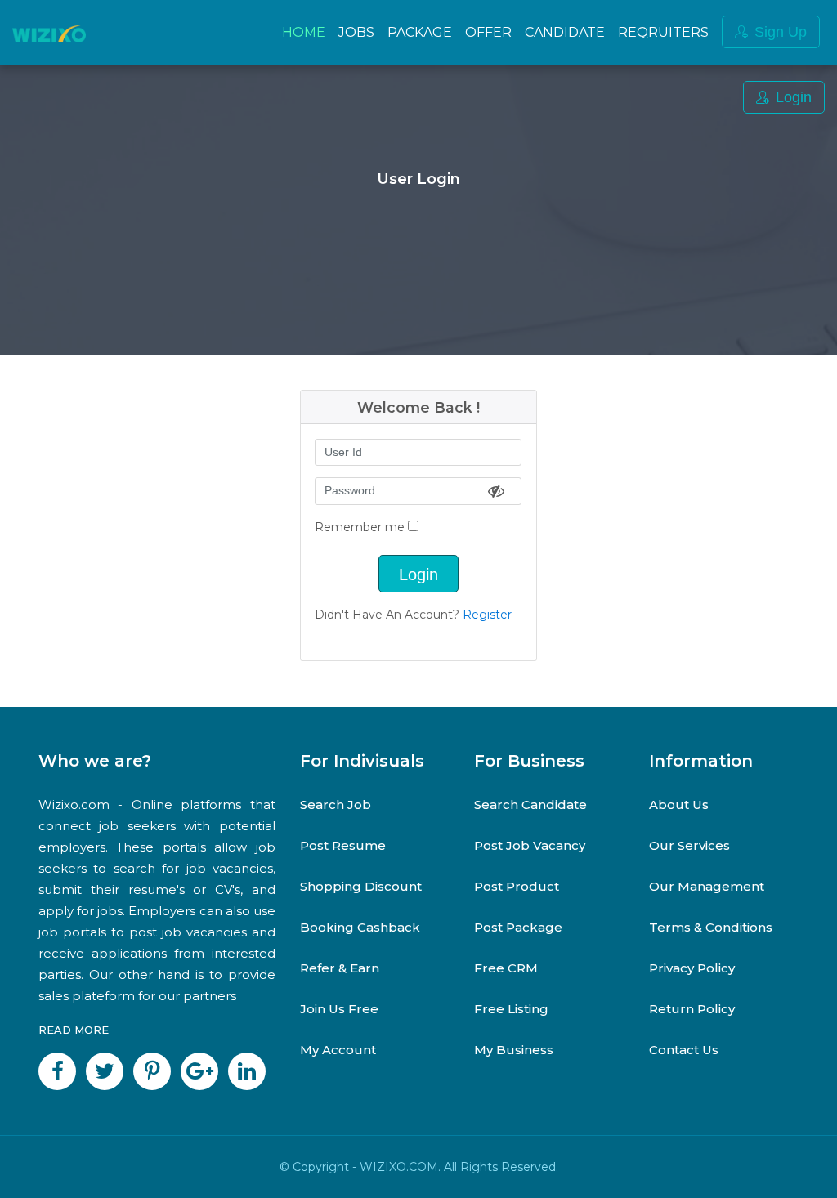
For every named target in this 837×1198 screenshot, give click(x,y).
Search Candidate (530, 804)
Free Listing (511, 1009)
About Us (679, 804)
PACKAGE (419, 32)
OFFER (488, 32)
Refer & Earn (339, 968)
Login (794, 97)
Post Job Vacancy (529, 845)
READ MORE (73, 1029)
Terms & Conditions (710, 927)
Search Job (335, 804)
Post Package (518, 927)
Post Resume (343, 845)
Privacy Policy (692, 968)
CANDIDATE (565, 32)
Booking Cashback (360, 927)
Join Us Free (339, 1009)
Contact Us (683, 1049)
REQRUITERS (663, 32)
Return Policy (692, 1009)
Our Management (706, 886)
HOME (303, 32)
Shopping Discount (361, 886)
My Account (338, 1049)
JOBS (356, 32)
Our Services (689, 845)
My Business (513, 1049)
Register (487, 614)
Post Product (516, 886)
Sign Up (780, 32)
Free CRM (506, 968)
